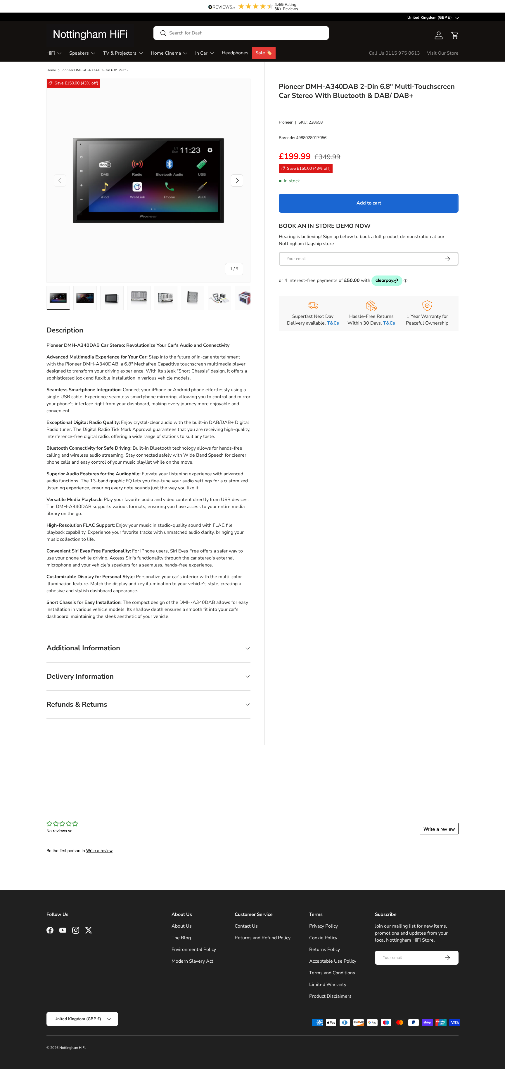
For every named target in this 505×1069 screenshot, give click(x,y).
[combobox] (241, 33)
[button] (455, 35)
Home (51, 70)
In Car (201, 53)
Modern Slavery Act (192, 961)
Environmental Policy (194, 949)
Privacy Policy (323, 926)
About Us (182, 926)
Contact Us (246, 926)
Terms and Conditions (332, 973)
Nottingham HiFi (72, 1047)
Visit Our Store (443, 53)
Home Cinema (166, 53)
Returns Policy (324, 949)
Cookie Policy (323, 938)
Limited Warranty (327, 984)
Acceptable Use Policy (332, 961)
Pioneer (286, 122)
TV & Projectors (119, 53)
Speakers (79, 53)
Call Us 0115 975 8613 (394, 53)
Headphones (235, 53)
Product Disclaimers (330, 996)
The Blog (181, 938)
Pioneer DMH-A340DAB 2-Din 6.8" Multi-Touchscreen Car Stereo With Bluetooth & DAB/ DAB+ (96, 70)
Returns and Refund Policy (262, 938)
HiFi (50, 53)
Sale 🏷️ (263, 53)
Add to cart (369, 203)
